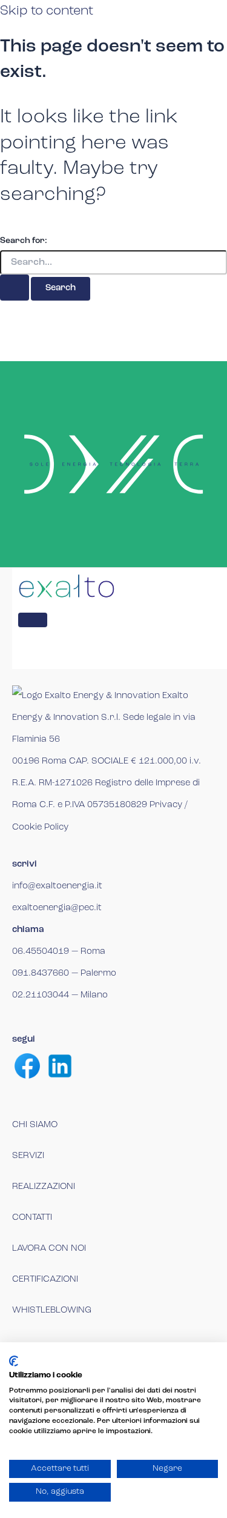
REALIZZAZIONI (43, 1186)
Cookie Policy (40, 827)
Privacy (166, 805)
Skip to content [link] (46, 11)
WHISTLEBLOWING (51, 1310)
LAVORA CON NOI (49, 1248)
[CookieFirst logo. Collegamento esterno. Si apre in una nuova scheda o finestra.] (13, 1361)
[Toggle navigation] (32, 620)
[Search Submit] (14, 288)
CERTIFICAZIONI (45, 1279)
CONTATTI (32, 1217)
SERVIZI (28, 1155)
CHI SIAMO (35, 1125)
